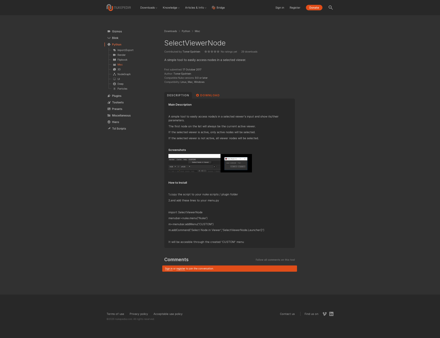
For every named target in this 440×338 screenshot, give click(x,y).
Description (178, 95)
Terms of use (115, 314)
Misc (120, 64)
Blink (115, 38)
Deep (121, 83)
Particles (122, 88)
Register (295, 7)
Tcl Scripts (119, 128)
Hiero (115, 122)
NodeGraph (124, 74)
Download (210, 95)
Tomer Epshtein (191, 51)
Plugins (116, 96)
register (180, 268)
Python (116, 44)
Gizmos (117, 31)
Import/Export (126, 50)
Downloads (147, 7)
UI (119, 79)
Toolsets (118, 102)
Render (122, 54)
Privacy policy (139, 314)
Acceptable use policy (168, 314)
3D (119, 69)
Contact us (287, 314)
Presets (117, 109)
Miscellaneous (121, 115)
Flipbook (122, 59)
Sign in (279, 7)
